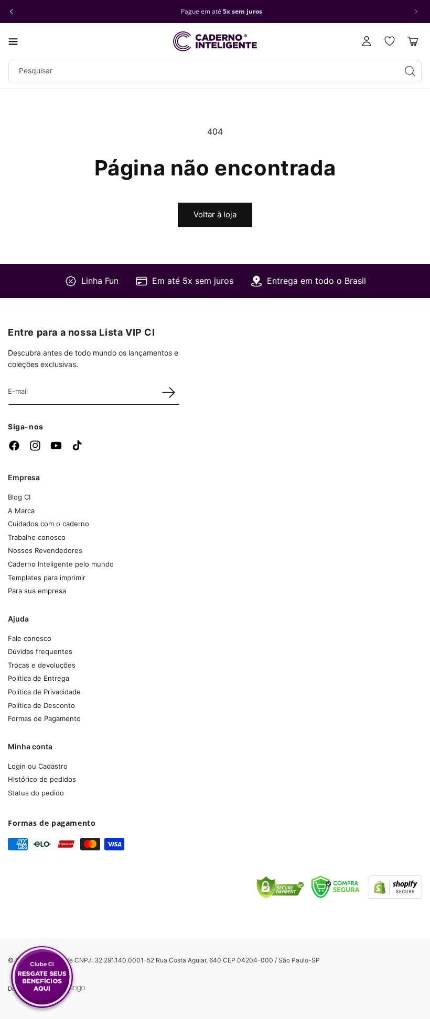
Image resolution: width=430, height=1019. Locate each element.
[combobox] (215, 71)
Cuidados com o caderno (48, 523)
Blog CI (19, 497)
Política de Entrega (38, 678)
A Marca (21, 510)
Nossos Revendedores (45, 550)
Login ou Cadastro (38, 766)
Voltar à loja (215, 214)
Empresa (24, 477)
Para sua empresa (37, 590)
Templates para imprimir (46, 577)
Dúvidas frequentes (40, 651)
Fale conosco (29, 638)
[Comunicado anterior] (11, 11)
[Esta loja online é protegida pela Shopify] (395, 895)
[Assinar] (168, 392)
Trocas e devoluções (42, 665)
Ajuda (18, 618)
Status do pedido (36, 793)
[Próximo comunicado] (415, 11)
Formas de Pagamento (44, 718)
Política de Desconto (41, 705)
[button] (13, 41)
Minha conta (30, 746)
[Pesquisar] (410, 71)
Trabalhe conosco (37, 537)
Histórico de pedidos (42, 779)
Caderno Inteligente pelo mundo (61, 564)
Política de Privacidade (44, 692)
